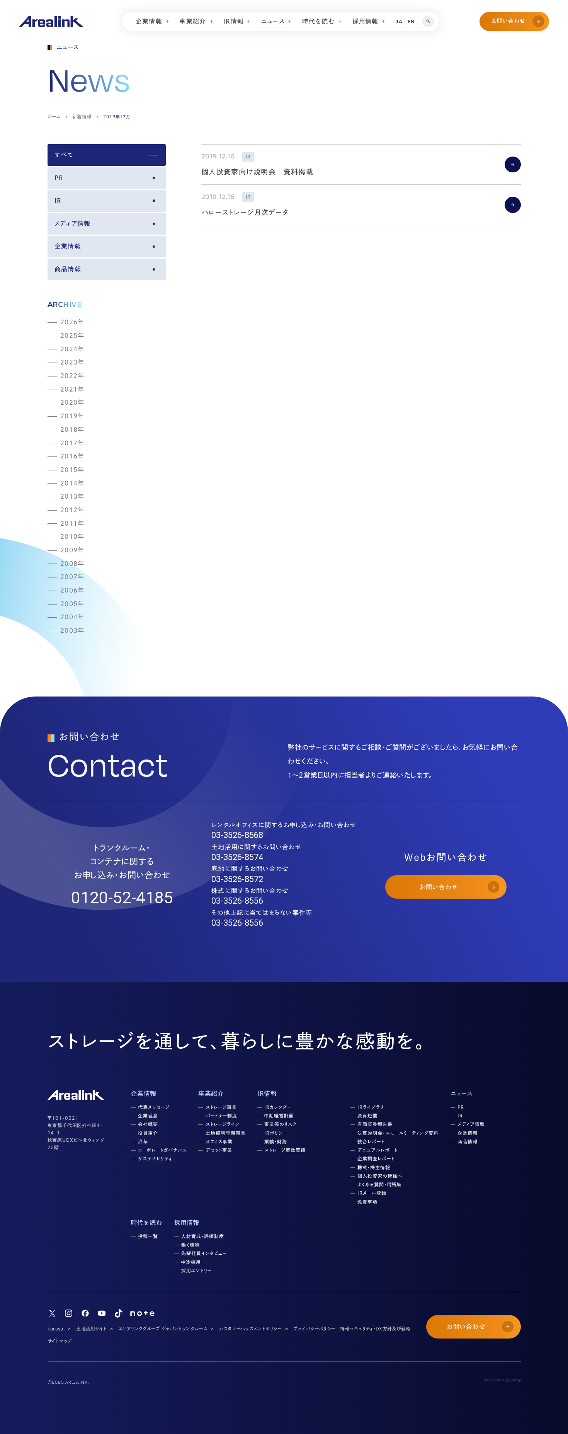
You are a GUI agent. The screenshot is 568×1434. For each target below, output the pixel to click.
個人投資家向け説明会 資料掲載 (257, 171)
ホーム (54, 116)
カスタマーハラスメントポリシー (250, 1328)
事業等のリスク (280, 1124)
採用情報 (186, 1222)
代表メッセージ (154, 1107)
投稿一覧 (148, 1236)
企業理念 (148, 1115)
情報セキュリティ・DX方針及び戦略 (375, 1328)
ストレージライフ (223, 1124)
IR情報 (267, 1093)
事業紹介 (211, 1093)
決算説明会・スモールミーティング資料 (398, 1133)
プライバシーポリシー (314, 1328)
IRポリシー (275, 1133)
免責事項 (367, 1201)
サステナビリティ (155, 1158)
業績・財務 (275, 1141)
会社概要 (148, 1124)
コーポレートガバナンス (162, 1150)
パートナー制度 (221, 1115)
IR (58, 201)
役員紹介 (148, 1133)
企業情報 (67, 246)
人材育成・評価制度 (202, 1236)
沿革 (143, 1141)
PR (59, 178)
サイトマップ (60, 1341)
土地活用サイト (91, 1328)
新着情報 (81, 116)
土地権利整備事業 (226, 1133)
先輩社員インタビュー (204, 1253)
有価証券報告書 (375, 1124)
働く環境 (190, 1244)
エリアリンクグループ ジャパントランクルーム (162, 1328)
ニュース (462, 1093)
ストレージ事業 (221, 1107)
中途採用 (191, 1262)
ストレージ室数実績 (285, 1150)
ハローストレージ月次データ (245, 212)
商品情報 (67, 269)
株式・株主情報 (373, 1167)
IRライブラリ (370, 1107)
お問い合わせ (508, 21)
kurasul (56, 1328)
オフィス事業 (219, 1141)
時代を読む (146, 1222)
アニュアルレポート (377, 1150)
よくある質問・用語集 (379, 1184)
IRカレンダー (277, 1107)
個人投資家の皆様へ (380, 1175)
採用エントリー (196, 1270)
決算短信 (367, 1115)
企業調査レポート (376, 1158)
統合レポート (370, 1141)
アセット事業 (219, 1150)
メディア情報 (72, 223)
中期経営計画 (279, 1115)
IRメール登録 (371, 1192)
